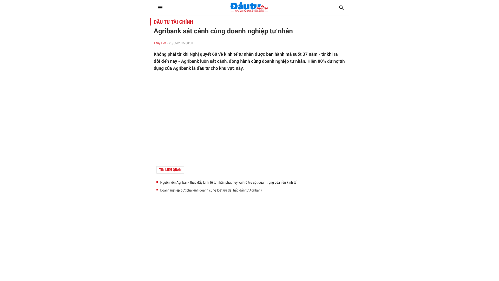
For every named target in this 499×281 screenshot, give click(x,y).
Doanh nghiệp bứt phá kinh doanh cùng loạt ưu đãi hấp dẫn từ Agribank (211, 190)
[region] (249, 119)
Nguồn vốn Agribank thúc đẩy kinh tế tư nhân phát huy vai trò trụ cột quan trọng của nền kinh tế (228, 183)
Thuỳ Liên (160, 43)
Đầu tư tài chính (173, 22)
